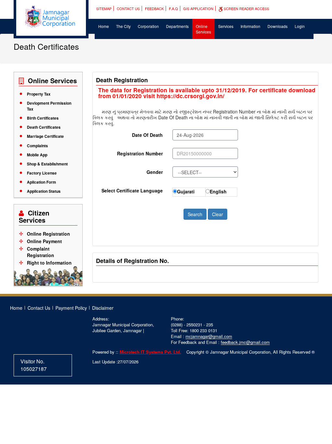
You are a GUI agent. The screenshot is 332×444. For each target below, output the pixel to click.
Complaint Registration (40, 251)
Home (103, 26)
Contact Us (128, 8)
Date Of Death (147, 135)
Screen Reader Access (246, 8)
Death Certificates (44, 127)
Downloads (277, 26)
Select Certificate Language (132, 190)
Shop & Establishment (47, 164)
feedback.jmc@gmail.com (245, 342)
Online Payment (44, 241)
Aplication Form (41, 182)
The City (123, 26)
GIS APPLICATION (198, 8)
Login (300, 26)
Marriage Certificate (45, 136)
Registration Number (140, 153)
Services (225, 26)
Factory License (42, 173)
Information (250, 26)
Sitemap (104, 8)
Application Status (44, 191)
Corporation (148, 26)
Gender (155, 172)
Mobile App (37, 155)
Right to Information (49, 262)
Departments (177, 26)
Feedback (154, 8)
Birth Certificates (43, 118)
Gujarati (186, 191)
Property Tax (39, 94)
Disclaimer (102, 308)
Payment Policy (71, 308)
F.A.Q (173, 8)
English (218, 191)
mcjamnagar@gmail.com (208, 336)
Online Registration (48, 233)
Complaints (37, 146)
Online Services (203, 28)
